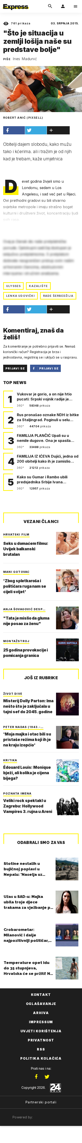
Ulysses (13, 286)
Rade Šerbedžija (58, 295)
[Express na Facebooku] (36, 1076)
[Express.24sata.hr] (16, 3)
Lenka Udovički (20, 295)
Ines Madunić (25, 58)
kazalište (38, 286)
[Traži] (50, 6)
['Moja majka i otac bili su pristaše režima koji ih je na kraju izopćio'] (67, 737)
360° (21, 405)
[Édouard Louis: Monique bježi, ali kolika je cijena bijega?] (67, 770)
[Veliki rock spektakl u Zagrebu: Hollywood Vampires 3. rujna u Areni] (67, 803)
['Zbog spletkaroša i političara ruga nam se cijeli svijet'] (67, 580)
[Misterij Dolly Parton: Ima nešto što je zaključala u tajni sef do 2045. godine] (67, 704)
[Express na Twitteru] (46, 1076)
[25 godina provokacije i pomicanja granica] (67, 649)
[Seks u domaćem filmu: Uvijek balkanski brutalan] (67, 543)
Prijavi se (15, 368)
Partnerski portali (41, 1102)
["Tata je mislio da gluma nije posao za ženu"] (67, 618)
